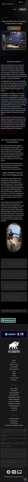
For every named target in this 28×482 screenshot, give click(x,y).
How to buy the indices (12, 311)
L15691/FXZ (24, 432)
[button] (14, 311)
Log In (14, 9)
